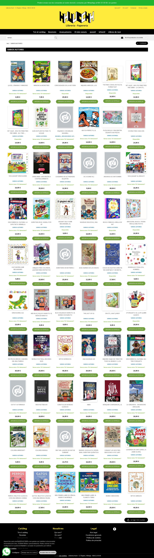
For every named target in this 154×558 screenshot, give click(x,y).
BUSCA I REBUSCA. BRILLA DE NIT (112, 223)
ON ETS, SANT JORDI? (112, 313)
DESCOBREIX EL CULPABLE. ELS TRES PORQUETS (136, 360)
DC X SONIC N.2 (89, 177)
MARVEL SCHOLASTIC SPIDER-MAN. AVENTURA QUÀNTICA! (89, 451)
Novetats (52, 32)
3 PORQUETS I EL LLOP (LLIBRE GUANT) (136, 314)
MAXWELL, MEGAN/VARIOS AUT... (65, 136)
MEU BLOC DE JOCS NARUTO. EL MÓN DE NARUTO (41, 314)
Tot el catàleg (39, 32)
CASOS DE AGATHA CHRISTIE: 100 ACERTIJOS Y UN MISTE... (112, 269)
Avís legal (93, 532)
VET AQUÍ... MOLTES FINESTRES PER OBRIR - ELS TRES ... (17, 132)
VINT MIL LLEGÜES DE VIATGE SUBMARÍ (65, 451)
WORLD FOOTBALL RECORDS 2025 (41, 360)
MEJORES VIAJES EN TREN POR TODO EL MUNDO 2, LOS (112, 360)
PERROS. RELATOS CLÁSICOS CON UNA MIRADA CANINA (17, 497)
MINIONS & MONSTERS (41, 85)
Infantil (102, 32)
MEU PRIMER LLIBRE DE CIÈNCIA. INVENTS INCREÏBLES (65, 496)
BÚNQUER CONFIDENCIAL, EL (112, 405)
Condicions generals (93, 535)
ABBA (89, 405)
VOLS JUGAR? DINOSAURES (18, 176)
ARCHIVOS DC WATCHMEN (112, 177)
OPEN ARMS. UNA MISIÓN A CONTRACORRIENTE (41, 178)
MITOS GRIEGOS (136, 496)
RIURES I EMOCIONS (112, 496)
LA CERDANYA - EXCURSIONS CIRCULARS (136, 406)
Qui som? (117, 8)
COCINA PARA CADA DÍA (136, 131)
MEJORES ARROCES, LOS (89, 85)
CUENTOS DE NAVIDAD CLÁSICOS (65, 406)
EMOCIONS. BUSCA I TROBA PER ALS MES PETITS (136, 223)
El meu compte (143, 8)
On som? (125, 8)
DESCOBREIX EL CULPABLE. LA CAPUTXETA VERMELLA (18, 223)
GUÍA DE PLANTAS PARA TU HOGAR (41, 132)
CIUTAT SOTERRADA (18, 405)
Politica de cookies (94, 538)
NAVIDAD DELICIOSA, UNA (89, 222)
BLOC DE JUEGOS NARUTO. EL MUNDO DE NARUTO (65, 314)
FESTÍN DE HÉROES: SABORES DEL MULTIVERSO (18, 360)
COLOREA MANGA (41, 450)
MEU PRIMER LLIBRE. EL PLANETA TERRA (88, 496)
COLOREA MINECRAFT (18, 450)
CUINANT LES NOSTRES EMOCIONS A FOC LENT (112, 451)
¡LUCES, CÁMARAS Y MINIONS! (18, 85)
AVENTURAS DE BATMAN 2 (65, 268)
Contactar (133, 8)
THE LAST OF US (88, 313)
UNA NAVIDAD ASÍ (89, 359)
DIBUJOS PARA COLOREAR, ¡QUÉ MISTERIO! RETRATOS (41, 269)
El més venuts (81, 32)
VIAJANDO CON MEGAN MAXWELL (65, 132)
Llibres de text (114, 32)
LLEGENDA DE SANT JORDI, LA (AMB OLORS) (136, 451)
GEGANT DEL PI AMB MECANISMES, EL (65, 223)
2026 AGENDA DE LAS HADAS (89, 268)
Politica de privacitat (93, 540)
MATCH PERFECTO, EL (89, 130)
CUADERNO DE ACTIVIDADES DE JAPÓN (65, 178)
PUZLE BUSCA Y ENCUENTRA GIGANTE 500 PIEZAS (112, 131)
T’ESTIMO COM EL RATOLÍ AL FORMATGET (112, 86)
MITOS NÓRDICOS (65, 359)
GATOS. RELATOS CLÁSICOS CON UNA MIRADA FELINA (41, 497)
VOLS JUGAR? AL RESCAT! (136, 176)
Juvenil (93, 32)
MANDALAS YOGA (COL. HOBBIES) (136, 268)
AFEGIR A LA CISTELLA (18, 101)
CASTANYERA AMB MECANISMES (18, 268)
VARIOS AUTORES (17, 90)
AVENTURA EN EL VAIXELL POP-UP (41, 223)
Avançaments (65, 32)
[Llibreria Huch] (77, 19)
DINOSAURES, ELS (18, 313)
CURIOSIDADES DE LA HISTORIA (65, 85)
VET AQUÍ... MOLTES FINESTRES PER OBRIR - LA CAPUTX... (136, 86)
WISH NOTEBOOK (41, 405)
